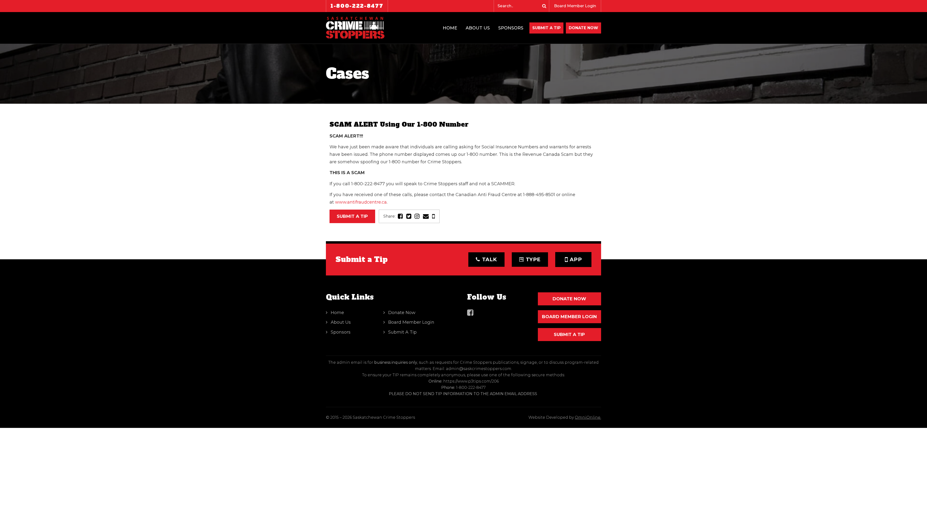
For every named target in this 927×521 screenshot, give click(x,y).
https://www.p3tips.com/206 (471, 381)
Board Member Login (575, 6)
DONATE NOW (583, 28)
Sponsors (510, 28)
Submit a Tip (352, 216)
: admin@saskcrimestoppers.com (477, 368)
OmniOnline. (588, 417)
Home (450, 28)
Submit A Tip (546, 28)
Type (533, 259)
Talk (489, 259)
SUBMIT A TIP (569, 334)
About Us (478, 28)
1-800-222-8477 (356, 5)
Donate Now (401, 312)
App (576, 259)
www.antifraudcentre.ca (361, 202)
